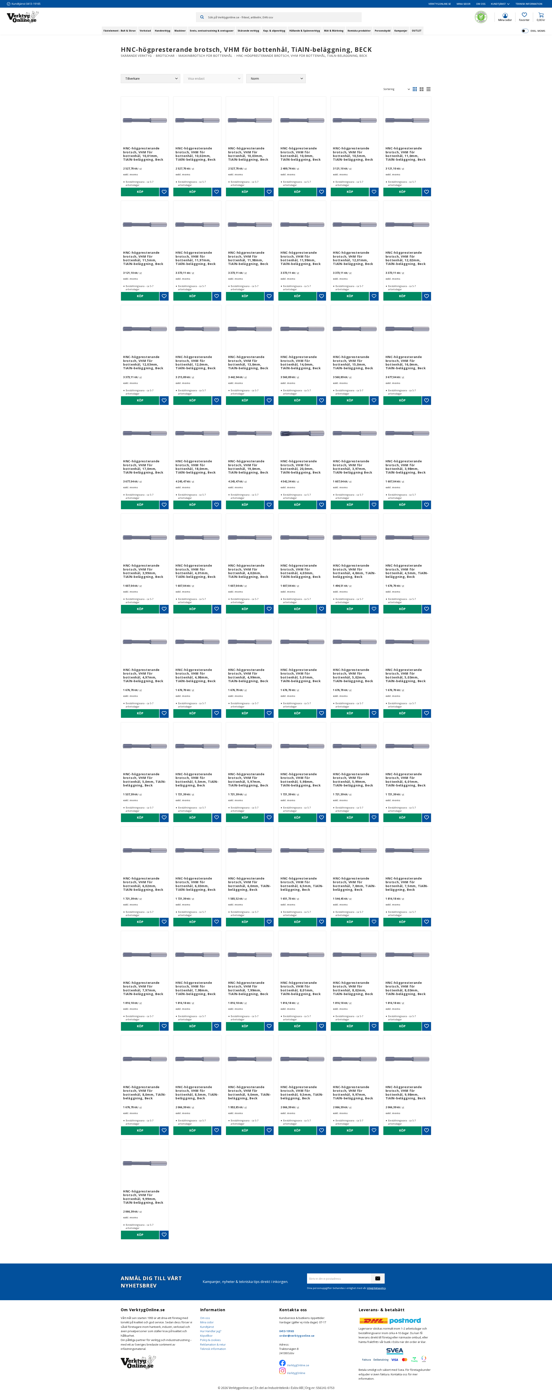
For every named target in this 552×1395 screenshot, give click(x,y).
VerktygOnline (296, 1373)
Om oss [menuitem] (480, 3)
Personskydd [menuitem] (382, 30)
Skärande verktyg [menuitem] (248, 30)
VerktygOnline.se (298, 1365)
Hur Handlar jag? (210, 1331)
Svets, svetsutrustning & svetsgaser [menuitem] (212, 30)
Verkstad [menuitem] (145, 30)
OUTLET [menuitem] (417, 30)
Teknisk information (213, 1349)
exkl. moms (538, 30)
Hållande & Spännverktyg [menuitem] (304, 30)
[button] (524, 17)
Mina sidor (207, 1322)
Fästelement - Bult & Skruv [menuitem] (120, 30)
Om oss (205, 1318)
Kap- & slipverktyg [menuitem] (274, 30)
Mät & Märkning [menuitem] (333, 30)
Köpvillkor (206, 1336)
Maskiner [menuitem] (180, 30)
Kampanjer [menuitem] (400, 30)
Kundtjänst (207, 1327)
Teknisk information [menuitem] (529, 3)
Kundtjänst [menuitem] (498, 3)
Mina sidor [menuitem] (463, 3)
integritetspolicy (376, 1288)
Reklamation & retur (213, 1344)
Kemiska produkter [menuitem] (359, 30)
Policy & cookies (210, 1340)
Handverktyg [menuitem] (162, 30)
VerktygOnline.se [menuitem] (439, 3)
